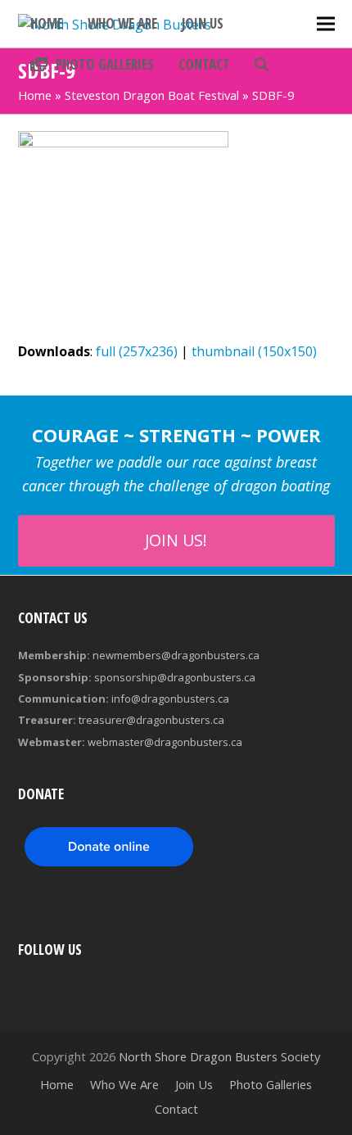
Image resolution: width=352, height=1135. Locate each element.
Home (35, 95)
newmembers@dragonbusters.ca (176, 655)
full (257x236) (137, 351)
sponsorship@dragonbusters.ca (174, 677)
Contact (176, 1109)
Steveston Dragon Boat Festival (152, 95)
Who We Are (124, 1084)
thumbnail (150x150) (254, 351)
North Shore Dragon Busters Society (219, 1056)
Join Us (194, 1084)
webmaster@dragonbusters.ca (165, 742)
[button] (261, 64)
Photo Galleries (270, 1084)
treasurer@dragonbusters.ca (151, 719)
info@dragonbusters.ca (170, 698)
